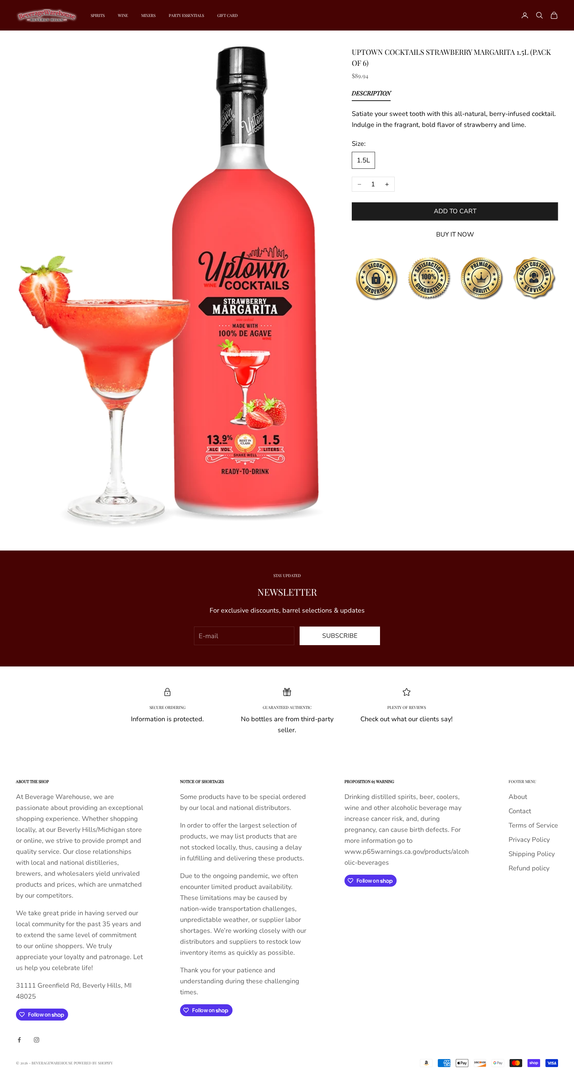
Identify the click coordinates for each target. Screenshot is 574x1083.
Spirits (98, 15)
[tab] (371, 95)
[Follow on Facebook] (19, 1039)
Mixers (148, 15)
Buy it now (455, 234)
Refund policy (529, 868)
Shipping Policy (532, 853)
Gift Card (227, 15)
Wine (123, 15)
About (518, 796)
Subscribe (339, 636)
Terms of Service (533, 825)
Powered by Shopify (93, 1062)
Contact (520, 811)
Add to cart (455, 211)
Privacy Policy (529, 839)
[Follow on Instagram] (36, 1039)
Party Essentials (186, 15)
